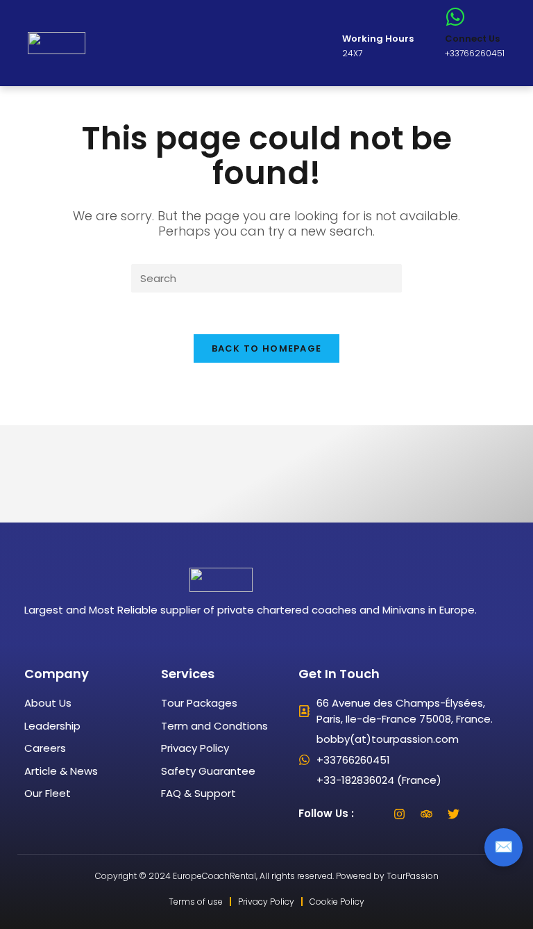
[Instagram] (400, 814)
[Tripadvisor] (427, 814)
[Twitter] (454, 814)
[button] (137, 43)
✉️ (503, 846)
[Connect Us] (455, 16)
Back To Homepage (267, 348)
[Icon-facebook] (372, 814)
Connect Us (472, 38)
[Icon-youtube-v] (481, 814)
